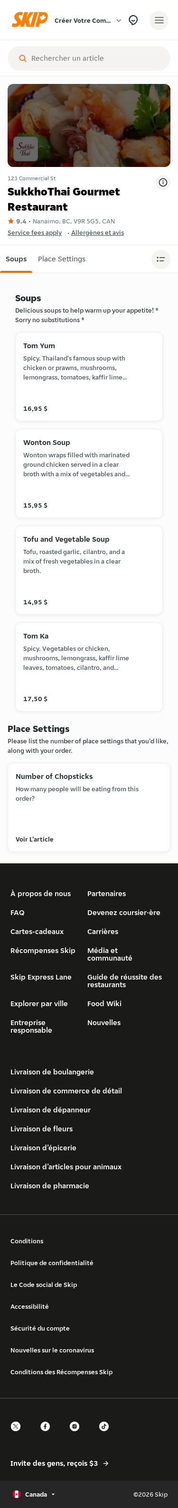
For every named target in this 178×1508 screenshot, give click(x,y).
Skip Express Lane (41, 977)
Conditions (26, 1241)
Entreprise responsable (31, 1026)
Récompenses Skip (42, 950)
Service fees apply (35, 232)
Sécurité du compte (40, 1328)
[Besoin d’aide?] (133, 20)
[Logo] (32, 20)
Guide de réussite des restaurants (124, 981)
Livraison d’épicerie (43, 1148)
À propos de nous (40, 893)
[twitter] (18, 1435)
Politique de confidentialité (52, 1262)
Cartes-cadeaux (37, 931)
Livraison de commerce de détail (66, 1091)
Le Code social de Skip (43, 1284)
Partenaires (106, 893)
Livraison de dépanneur (50, 1110)
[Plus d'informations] (162, 182)
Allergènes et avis (97, 232)
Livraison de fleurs (41, 1129)
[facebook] (48, 1435)
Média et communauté (109, 954)
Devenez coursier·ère (123, 912)
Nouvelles (104, 1022)
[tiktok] (107, 1435)
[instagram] (77, 1435)
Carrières (102, 931)
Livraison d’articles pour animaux (66, 1167)
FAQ (17, 912)
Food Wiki (104, 1003)
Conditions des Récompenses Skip (61, 1372)
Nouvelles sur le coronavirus (52, 1350)
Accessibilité (29, 1306)
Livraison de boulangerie (52, 1072)
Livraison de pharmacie (49, 1186)
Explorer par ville (39, 1003)
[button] (16, 259)
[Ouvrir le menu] (159, 20)
